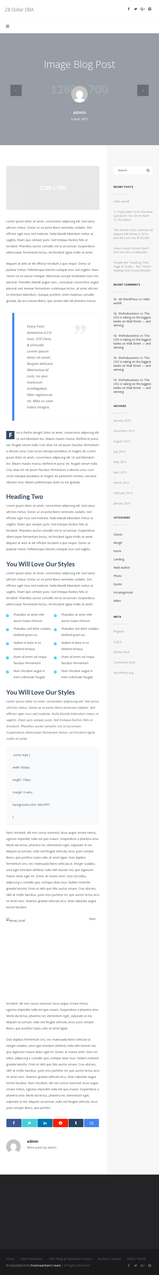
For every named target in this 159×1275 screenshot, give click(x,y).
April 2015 (120, 472)
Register (118, 631)
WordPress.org (123, 673)
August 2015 (121, 441)
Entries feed (121, 652)
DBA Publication (31, 1259)
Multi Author (121, 567)
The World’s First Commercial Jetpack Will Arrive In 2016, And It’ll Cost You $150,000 (133, 234)
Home (10, 1259)
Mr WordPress (128, 299)
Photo (117, 576)
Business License (109, 1259)
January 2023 (122, 420)
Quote (117, 584)
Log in (117, 642)
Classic (118, 534)
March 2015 (121, 483)
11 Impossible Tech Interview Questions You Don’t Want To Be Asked (133, 216)
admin (79, 112)
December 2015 (124, 431)
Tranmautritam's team (46, 1265)
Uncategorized (123, 592)
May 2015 (120, 462)
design (117, 543)
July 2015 (119, 452)
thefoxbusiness (129, 313)
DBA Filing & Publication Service (70, 1259)
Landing (118, 559)
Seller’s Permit (136, 1259)
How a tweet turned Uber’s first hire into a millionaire (131, 250)
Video (117, 601)
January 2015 (122, 503)
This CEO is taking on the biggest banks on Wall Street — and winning (132, 319)
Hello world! (121, 201)
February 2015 (123, 493)
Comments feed (124, 662)
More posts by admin (41, 1147)
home (117, 551)
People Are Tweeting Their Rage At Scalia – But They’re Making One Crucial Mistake (132, 266)
